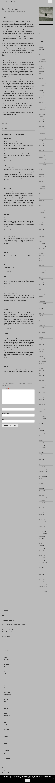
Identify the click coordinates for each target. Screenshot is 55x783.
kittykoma (6, 689)
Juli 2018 (40, 250)
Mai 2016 (40, 313)
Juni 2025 (41, 66)
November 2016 (42, 298)
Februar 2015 (41, 349)
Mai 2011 (40, 457)
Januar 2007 (41, 581)
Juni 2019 (41, 224)
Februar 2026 (41, 54)
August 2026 (41, 44)
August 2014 (41, 363)
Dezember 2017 (42, 267)
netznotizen (6, 717)
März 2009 (41, 519)
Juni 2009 (41, 512)
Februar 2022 (41, 152)
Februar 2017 (41, 291)
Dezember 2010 (42, 469)
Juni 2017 (41, 282)
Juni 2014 (41, 368)
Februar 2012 (41, 435)
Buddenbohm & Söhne (8, 655)
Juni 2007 (41, 569)
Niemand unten (5, 610)
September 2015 (42, 332)
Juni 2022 (41, 143)
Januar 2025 (41, 78)
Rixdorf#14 (6, 127)
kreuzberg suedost (7, 694)
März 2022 (41, 150)
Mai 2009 (40, 514)
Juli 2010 (40, 481)
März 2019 (41, 231)
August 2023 (41, 114)
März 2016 (41, 318)
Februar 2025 (41, 76)
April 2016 (41, 315)
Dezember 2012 (42, 411)
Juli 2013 (40, 394)
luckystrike (6, 699)
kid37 (5, 687)
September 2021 (42, 164)
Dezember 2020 (42, 183)
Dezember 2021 (42, 157)
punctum (6, 731)
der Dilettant (6, 664)
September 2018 (42, 246)
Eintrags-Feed (5, 770)
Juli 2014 (40, 366)
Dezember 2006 (42, 584)
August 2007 (41, 564)
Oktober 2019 (41, 215)
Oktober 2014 (41, 358)
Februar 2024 (41, 99)
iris (4, 682)
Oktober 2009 (41, 502)
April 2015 (41, 344)
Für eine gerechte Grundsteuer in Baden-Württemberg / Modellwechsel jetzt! (17, 612)
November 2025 (42, 59)
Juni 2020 (41, 198)
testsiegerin (6, 738)
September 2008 (42, 533)
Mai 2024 (40, 95)
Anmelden (4, 767)
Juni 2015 (41, 339)
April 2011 (41, 459)
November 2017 (42, 270)
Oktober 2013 (41, 387)
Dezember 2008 (42, 526)
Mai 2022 (40, 145)
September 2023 (42, 111)
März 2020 (41, 205)
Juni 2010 (41, 483)
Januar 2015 (41, 351)
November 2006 (42, 586)
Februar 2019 (41, 234)
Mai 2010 (40, 485)
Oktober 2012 (41, 416)
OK (27, 780)
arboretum (6, 650)
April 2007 (41, 574)
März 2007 (41, 576)
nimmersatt (6, 720)
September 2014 (42, 361)
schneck (14, 11)
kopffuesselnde (7, 692)
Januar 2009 (41, 524)
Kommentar (5, 388)
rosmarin (6, 214)
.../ (39, 31)
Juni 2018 (41, 253)
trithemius (6, 741)
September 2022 (42, 138)
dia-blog (5, 666)
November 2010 (42, 471)
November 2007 (42, 557)
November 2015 (42, 327)
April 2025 (41, 71)
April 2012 (41, 430)
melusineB (6, 703)
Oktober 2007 (41, 560)
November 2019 (42, 212)
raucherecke (6, 734)
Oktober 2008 (41, 531)
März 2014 (41, 375)
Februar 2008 (41, 550)
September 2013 (42, 389)
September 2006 (42, 591)
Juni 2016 (41, 310)
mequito (5, 706)
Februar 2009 (41, 521)
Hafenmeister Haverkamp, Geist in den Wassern (11, 608)
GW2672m (9, 634)
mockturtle (6, 708)
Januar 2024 (41, 102)
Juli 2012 (40, 423)
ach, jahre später (5, 605)
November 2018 (42, 241)
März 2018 (41, 260)
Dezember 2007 (42, 555)
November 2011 (42, 442)
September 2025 (42, 61)
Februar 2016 (41, 320)
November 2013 (42, 385)
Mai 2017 (40, 284)
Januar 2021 (41, 181)
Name (4, 407)
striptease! (7, 122)
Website (4, 419)
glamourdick (6, 676)
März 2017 (41, 289)
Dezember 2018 (42, 238)
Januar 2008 (41, 553)
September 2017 (42, 274)
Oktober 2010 (41, 473)
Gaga (5, 673)
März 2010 (41, 490)
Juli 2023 (40, 116)
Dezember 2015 (42, 325)
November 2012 (42, 413)
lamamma (6, 696)
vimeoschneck (7, 758)
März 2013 (41, 404)
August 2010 (41, 478)
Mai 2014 (40, 370)
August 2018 (41, 248)
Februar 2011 (41, 464)
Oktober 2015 (41, 330)
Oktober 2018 (41, 243)
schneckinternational (8, 2)
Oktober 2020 (41, 188)
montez (6, 264)
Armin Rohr (6, 648)
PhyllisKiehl (6, 729)
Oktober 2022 (41, 135)
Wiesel (3, 626)
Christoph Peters (7, 659)
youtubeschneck (7, 756)
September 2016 (42, 303)
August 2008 (41, 536)
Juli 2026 (40, 47)
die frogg (5, 669)
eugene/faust (6, 671)
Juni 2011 (41, 454)
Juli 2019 (40, 222)
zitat (39, 35)
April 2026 (41, 49)
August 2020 (41, 193)
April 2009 (41, 517)
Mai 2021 (40, 171)
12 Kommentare (21, 11)
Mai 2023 (40, 121)
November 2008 (42, 528)
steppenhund (7, 138)
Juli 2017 (40, 279)
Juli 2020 (40, 195)
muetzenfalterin (7, 715)
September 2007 (42, 562)
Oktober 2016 (41, 301)
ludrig (3, 615)
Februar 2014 (41, 378)
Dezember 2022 (42, 131)
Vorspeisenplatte (7, 745)
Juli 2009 (40, 509)
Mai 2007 (40, 572)
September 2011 (42, 447)
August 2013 (41, 392)
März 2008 (41, 548)
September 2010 (42, 476)
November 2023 (42, 107)
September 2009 (42, 505)
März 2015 (41, 346)
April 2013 (41, 401)
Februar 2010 (41, 493)
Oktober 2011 (41, 445)
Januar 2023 (41, 128)
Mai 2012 (40, 428)
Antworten (8, 160)
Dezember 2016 (42, 296)
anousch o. (6, 645)
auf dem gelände (7, 652)
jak (4, 685)
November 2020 (42, 186)
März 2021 (41, 176)
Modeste (6, 710)
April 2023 (41, 123)
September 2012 (42, 418)
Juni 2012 (41, 425)
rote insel (6, 736)
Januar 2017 (41, 294)
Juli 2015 (40, 337)
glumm (5, 678)
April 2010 (41, 488)
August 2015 (41, 334)
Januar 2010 (41, 495)
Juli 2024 (40, 90)
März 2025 (41, 73)
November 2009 (42, 500)
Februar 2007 (41, 579)
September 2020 (42, 191)
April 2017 (41, 286)
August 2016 (41, 306)
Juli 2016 (40, 308)
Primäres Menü (53, 1)
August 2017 (41, 277)
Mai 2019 (40, 226)
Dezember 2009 (42, 497)
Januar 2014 (41, 380)
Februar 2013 (41, 406)
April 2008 (41, 545)
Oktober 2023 (41, 109)
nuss (5, 727)
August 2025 (41, 63)
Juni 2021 (41, 169)
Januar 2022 (41, 155)
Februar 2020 (41, 207)
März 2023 (41, 126)
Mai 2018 (40, 255)
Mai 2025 (40, 68)
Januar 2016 (41, 322)
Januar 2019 (41, 236)
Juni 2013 (41, 397)
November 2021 (42, 159)
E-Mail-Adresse (6, 413)
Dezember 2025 (42, 56)
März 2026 (41, 51)
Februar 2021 (41, 179)
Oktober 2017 (41, 272)
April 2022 (41, 147)
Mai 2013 (40, 399)
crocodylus (6, 662)
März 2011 (41, 461)
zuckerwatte (6, 750)
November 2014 (42, 356)
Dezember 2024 (42, 80)
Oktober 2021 (41, 162)
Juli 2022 (40, 140)
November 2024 (42, 83)
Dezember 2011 (42, 440)
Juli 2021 (40, 167)
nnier (5, 722)
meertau (5, 701)
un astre (5, 743)
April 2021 (41, 174)
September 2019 (42, 217)
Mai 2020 (40, 200)
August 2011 (41, 449)
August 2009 (41, 507)
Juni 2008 (41, 540)
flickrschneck (6, 753)
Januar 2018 (41, 265)
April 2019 (41, 229)
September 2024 (42, 87)
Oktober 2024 (41, 85)
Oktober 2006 (41, 588)
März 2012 (41, 433)
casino (5, 657)
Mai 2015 (40, 342)
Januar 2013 (41, 409)
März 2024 (41, 97)
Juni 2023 (41, 119)
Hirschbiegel (6, 680)
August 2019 (41, 219)
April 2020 (41, 203)
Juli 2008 (40, 538)
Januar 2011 (41, 466)
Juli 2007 (40, 567)
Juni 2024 (41, 92)
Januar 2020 (41, 210)
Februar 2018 (41, 262)
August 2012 (41, 421)
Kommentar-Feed (5, 772)
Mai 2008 (40, 543)
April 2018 (41, 258)
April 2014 (41, 373)
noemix (5, 724)
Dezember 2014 (42, 354)
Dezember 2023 (42, 104)
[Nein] (53, 779)
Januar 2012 (41, 437)
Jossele (6, 309)
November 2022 (42, 133)
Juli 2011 (40, 452)
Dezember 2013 (42, 382)
